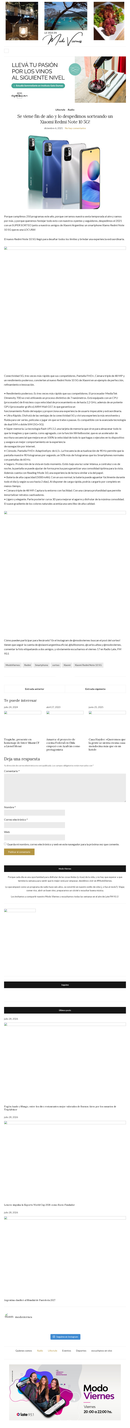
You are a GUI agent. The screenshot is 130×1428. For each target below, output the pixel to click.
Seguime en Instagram (67, 1336)
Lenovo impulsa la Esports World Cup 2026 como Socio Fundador (39, 1204)
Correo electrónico (16, 819)
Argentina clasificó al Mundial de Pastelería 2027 (29, 1300)
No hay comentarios (75, 128)
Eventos (66, 1350)
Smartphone (41, 665)
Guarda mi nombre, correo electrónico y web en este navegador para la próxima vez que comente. (63, 844)
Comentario (12, 771)
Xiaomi (67, 665)
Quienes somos (23, 1350)
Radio (71, 109)
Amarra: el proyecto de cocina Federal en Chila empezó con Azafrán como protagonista (63, 744)
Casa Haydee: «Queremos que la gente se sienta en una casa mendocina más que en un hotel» (107, 744)
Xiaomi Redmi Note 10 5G (88, 665)
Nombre (10, 807)
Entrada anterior (34, 688)
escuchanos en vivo (101, 1350)
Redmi (27, 665)
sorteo (55, 665)
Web (7, 831)
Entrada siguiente (95, 688)
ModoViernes (13, 665)
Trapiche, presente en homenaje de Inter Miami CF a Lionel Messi (21, 743)
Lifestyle (60, 109)
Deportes (81, 1350)
